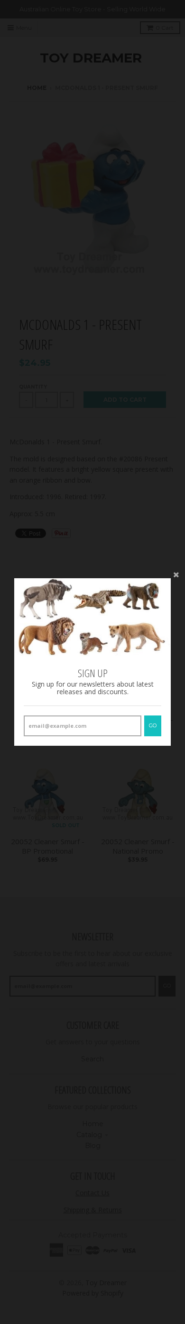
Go (153, 725)
